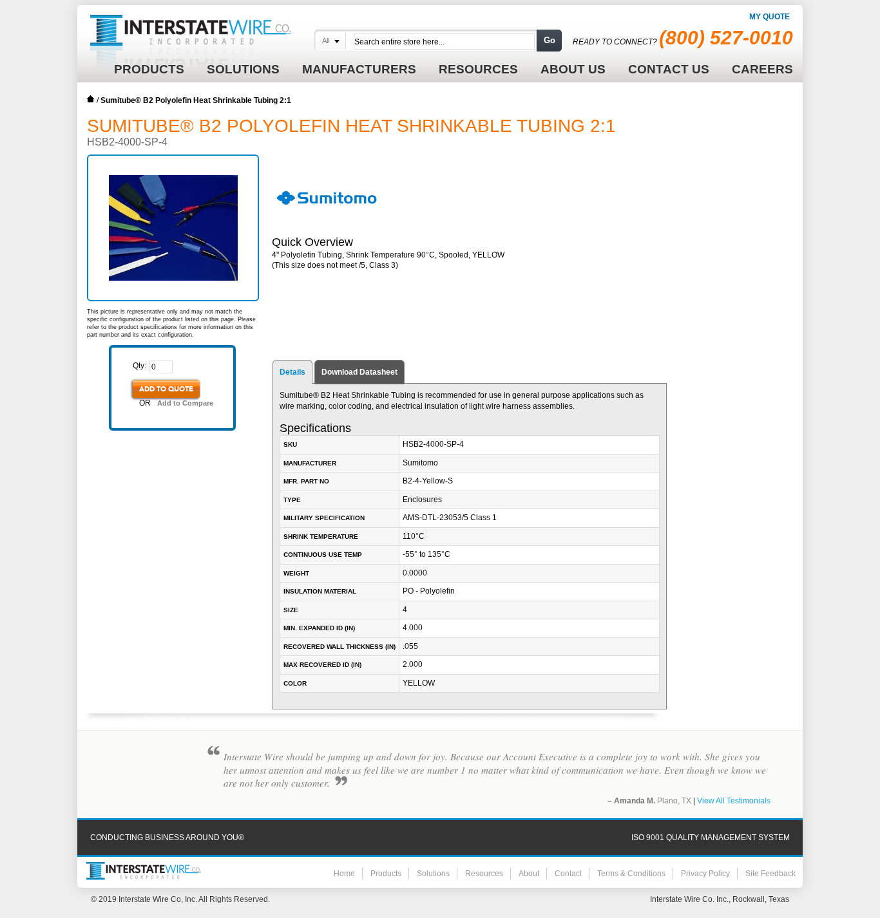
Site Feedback (770, 873)
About (529, 873)
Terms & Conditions (631, 873)
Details (292, 372)
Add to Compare (185, 403)
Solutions (433, 873)
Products (385, 873)
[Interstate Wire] (143, 871)
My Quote (769, 16)
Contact (568, 873)
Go (549, 40)
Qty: (139, 365)
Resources (484, 873)
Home (91, 99)
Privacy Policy (705, 873)
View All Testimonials (733, 800)
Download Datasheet (359, 372)
